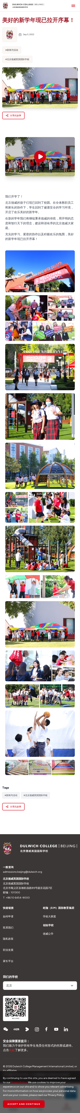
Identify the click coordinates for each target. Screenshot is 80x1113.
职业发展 (8, 950)
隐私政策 (8, 938)
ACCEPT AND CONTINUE (23, 1104)
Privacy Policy (19, 1082)
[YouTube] (56, 1029)
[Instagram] (36, 1029)
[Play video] (40, 156)
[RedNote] (16, 1029)
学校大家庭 (49, 916)
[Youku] (27, 1029)
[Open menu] (73, 5)
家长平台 (8, 961)
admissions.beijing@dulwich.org (22, 871)
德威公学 (48, 933)
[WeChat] (5, 1029)
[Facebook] (46, 1029)
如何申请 (8, 916)
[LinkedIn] (65, 1029)
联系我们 (8, 927)
